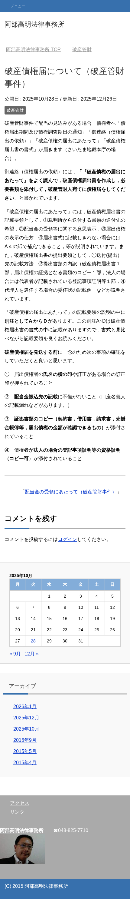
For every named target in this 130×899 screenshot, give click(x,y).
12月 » (31, 653)
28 (33, 641)
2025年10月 (26, 728)
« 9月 (15, 653)
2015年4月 (25, 762)
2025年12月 (26, 717)
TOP (33, 49)
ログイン (67, 539)
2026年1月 (25, 706)
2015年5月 (25, 751)
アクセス (19, 803)
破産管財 (15, 110)
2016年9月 (25, 740)
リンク (17, 811)
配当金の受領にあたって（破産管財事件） (71, 491)
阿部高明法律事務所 (34, 24)
